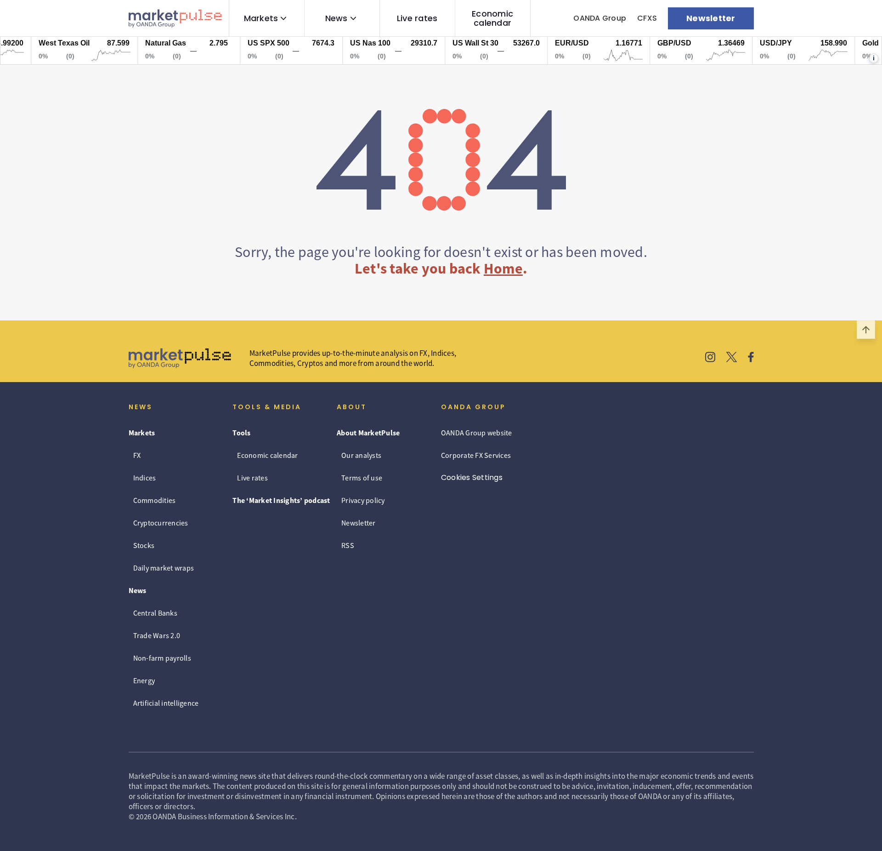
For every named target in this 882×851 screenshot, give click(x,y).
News (336, 18)
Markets (261, 18)
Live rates (417, 18)
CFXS (647, 18)
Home (503, 268)
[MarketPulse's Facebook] (751, 358)
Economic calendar (492, 18)
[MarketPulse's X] (732, 358)
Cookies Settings (472, 477)
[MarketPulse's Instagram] (710, 358)
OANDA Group (599, 18)
